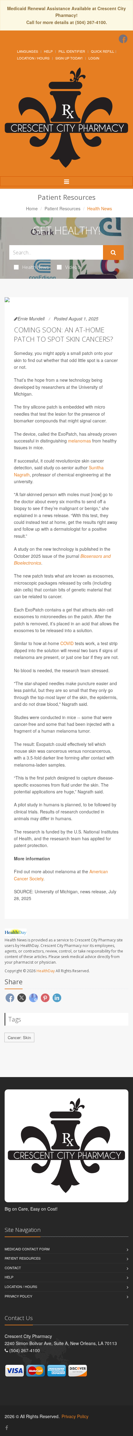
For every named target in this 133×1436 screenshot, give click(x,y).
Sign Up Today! (69, 58)
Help (48, 51)
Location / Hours (33, 58)
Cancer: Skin (19, 1037)
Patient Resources (62, 208)
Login (93, 58)
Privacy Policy (18, 1296)
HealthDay (45, 970)
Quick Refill (102, 51)
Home (32, 208)
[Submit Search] (113, 252)
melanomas (79, 441)
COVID (67, 643)
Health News (35, 267)
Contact (13, 1267)
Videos (72, 267)
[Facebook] (123, 39)
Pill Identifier (71, 51)
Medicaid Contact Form (27, 1248)
